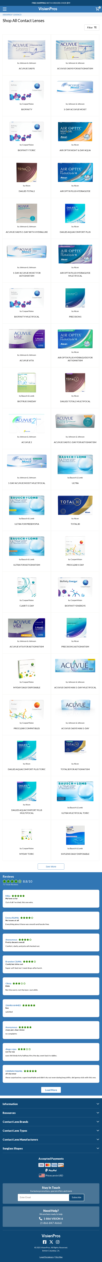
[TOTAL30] (75, 505)
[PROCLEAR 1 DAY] (75, 546)
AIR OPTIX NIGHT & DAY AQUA (75, 150)
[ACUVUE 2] (27, 423)
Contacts (17, 14)
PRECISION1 (75, 316)
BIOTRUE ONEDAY (26, 401)
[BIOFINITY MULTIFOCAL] (26, 298)
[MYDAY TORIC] (27, 835)
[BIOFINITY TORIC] (26, 131)
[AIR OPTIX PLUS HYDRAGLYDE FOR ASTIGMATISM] (75, 339)
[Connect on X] (51, 1242)
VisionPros (7, 14)
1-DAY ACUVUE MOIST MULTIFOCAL (26, 483)
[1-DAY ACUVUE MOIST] (75, 91)
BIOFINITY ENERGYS (75, 605)
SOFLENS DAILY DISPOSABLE (75, 854)
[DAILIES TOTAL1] (26, 172)
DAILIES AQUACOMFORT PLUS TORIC (27, 769)
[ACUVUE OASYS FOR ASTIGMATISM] (75, 50)
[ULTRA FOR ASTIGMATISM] (27, 546)
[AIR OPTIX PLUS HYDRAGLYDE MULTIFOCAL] (75, 254)
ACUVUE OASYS (27, 68)
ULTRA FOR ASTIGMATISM (26, 565)
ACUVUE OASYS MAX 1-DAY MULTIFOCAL (75, 687)
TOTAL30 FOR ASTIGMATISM (75, 769)
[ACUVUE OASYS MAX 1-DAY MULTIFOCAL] (75, 669)
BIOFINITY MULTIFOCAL (26, 316)
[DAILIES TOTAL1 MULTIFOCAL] (75, 383)
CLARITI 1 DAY (27, 605)
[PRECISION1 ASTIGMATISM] (75, 628)
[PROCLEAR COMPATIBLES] (26, 710)
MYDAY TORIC (26, 854)
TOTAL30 (75, 524)
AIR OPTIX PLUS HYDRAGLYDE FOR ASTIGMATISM (75, 359)
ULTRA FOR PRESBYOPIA (26, 524)
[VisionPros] (48, 9)
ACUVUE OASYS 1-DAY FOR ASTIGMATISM (75, 442)
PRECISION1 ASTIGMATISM (75, 646)
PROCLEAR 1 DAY (75, 565)
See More (51, 866)
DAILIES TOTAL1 (27, 191)
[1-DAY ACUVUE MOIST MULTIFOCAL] (27, 464)
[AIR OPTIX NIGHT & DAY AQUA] (75, 131)
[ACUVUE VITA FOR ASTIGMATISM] (27, 628)
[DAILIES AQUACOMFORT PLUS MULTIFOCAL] (27, 791)
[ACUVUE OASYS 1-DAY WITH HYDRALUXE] (26, 213)
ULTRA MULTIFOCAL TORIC (75, 813)
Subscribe (76, 1197)
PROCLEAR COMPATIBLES (27, 728)
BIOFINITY (26, 109)
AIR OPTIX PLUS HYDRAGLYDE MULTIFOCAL (75, 274)
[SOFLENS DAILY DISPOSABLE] (75, 835)
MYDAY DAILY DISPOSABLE (26, 687)
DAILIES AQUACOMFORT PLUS (75, 232)
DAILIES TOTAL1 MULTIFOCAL (75, 401)
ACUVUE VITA (27, 360)
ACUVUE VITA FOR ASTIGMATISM (27, 646)
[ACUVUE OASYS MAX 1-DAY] (75, 710)
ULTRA (75, 483)
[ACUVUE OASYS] (27, 50)
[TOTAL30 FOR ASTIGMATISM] (75, 750)
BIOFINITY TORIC (27, 150)
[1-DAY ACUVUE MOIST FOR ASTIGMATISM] (27, 254)
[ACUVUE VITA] (26, 339)
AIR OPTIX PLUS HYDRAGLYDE (75, 191)
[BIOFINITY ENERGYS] (75, 587)
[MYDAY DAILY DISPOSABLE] (27, 669)
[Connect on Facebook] (45, 1242)
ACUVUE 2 (27, 442)
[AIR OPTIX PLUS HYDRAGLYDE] (75, 172)
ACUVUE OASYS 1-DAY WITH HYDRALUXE (27, 232)
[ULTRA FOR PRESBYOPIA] (27, 505)
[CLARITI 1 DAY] (27, 587)
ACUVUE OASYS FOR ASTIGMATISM (75, 68)
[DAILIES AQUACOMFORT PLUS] (75, 213)
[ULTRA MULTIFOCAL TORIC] (75, 791)
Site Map (59, 1257)
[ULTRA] (75, 464)
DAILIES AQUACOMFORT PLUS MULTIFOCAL (26, 811)
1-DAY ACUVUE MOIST (75, 109)
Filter (90, 27)
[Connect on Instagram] (57, 1242)
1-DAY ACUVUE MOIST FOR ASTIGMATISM (27, 274)
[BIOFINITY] (26, 91)
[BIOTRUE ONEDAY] (26, 383)
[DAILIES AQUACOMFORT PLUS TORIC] (26, 750)
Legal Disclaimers (47, 1257)
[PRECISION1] (75, 298)
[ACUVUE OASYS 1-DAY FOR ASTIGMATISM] (75, 423)
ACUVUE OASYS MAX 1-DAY (75, 728)
